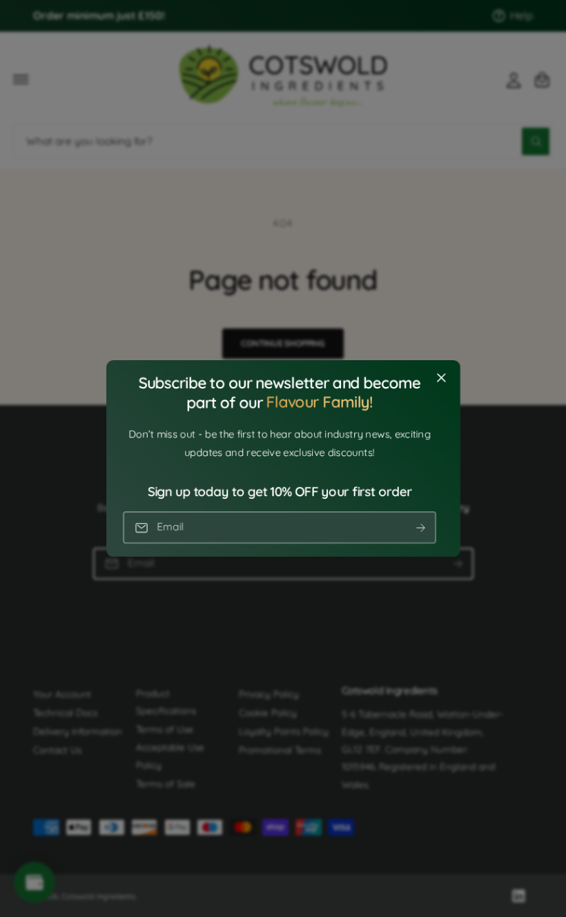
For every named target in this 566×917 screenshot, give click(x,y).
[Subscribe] (420, 527)
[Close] (441, 378)
